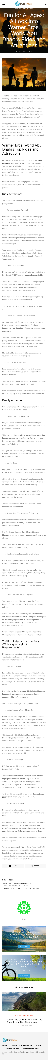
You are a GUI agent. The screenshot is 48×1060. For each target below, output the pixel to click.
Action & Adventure (18, 959)
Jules (30, 52)
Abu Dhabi (7, 883)
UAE (26, 886)
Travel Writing (12, 1048)
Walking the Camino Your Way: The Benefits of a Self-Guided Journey (24, 1021)
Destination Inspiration (24, 8)
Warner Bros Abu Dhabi (13, 888)
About (5, 1046)
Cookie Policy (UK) (31, 1048)
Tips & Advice (32, 959)
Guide (38, 1046)
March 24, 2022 (21, 52)
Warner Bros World (33, 888)
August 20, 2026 (27, 1026)
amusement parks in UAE (23, 883)
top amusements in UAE (13, 886)
